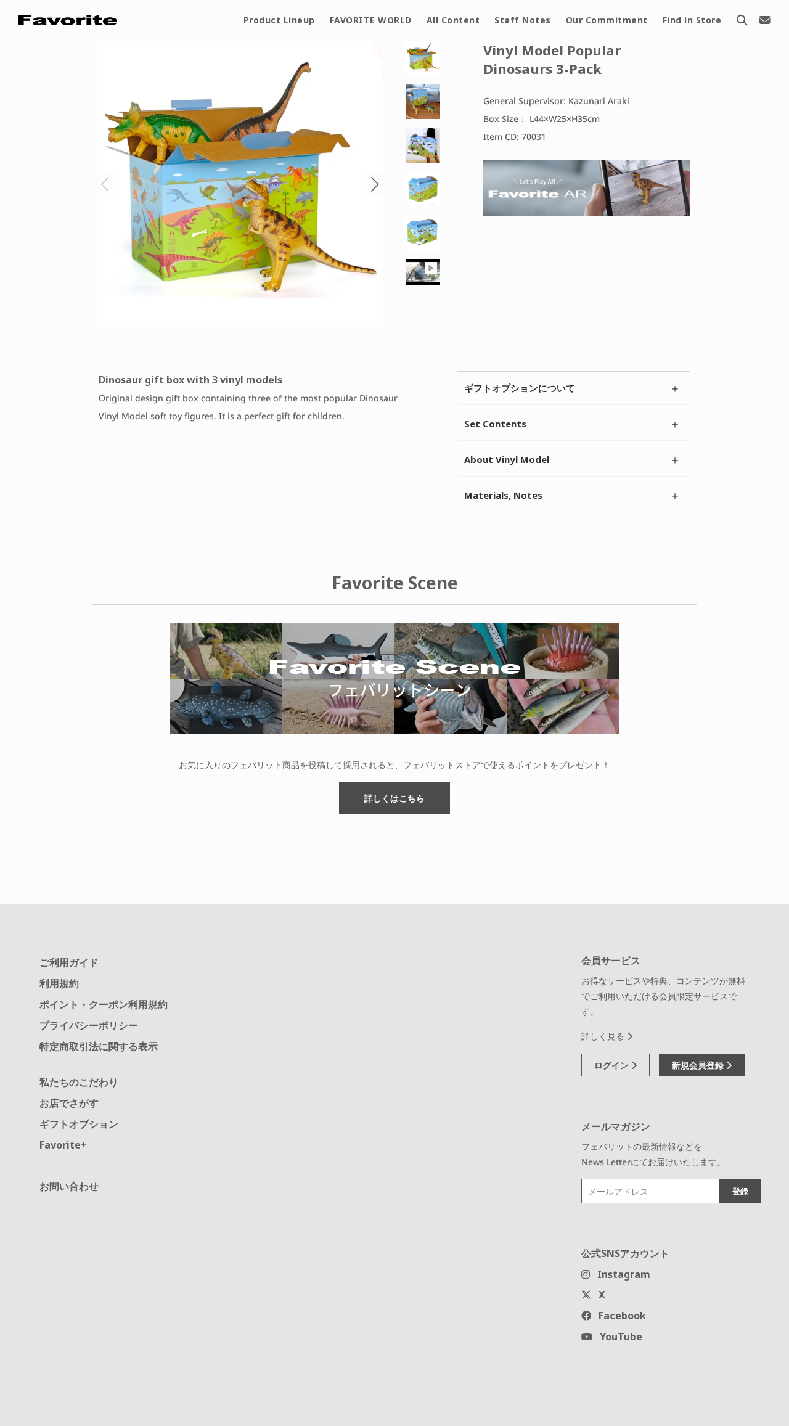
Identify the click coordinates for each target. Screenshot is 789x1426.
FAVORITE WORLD (371, 20)
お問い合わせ (69, 1186)
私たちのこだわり (78, 1082)
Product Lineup (279, 20)
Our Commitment (607, 20)
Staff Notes (522, 20)
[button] (375, 184)
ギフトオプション (78, 1124)
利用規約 (59, 983)
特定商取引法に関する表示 (98, 1046)
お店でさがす (69, 1103)
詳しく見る (604, 1036)
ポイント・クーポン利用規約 (103, 1004)
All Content (453, 20)
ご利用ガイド (69, 962)
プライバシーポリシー (88, 1025)
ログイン (612, 1065)
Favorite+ (63, 1145)
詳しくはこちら (394, 798)
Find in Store (692, 20)
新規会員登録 (699, 1065)
